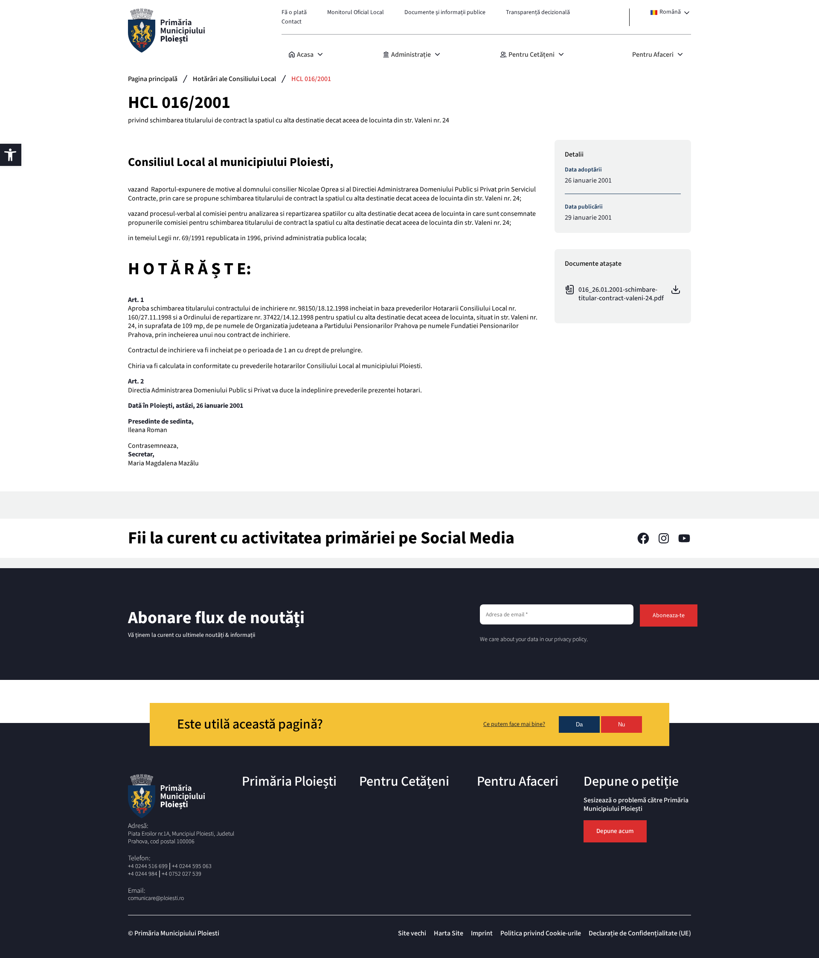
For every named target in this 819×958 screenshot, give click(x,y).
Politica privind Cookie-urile (540, 933)
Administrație (411, 54)
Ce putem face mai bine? (514, 725)
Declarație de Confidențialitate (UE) (640, 933)
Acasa (305, 54)
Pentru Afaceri (653, 54)
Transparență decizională (538, 12)
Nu (621, 724)
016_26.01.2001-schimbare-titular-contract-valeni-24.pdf (621, 294)
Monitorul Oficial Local (355, 12)
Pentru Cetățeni (531, 54)
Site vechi (412, 933)
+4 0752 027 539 (181, 874)
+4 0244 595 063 (192, 866)
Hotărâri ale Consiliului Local (234, 79)
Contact (292, 21)
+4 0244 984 (142, 874)
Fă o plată (294, 12)
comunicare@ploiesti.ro (156, 898)
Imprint (482, 933)
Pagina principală (152, 79)
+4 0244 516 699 (148, 866)
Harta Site (448, 933)
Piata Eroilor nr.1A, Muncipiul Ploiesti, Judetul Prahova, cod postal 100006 (181, 838)
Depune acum (615, 831)
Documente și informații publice (444, 12)
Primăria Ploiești (289, 781)
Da (579, 724)
